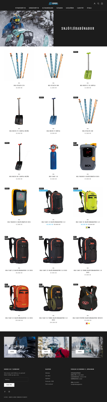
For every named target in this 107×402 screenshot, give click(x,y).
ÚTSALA (89, 8)
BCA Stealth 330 (87, 131)
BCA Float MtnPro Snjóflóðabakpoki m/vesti (88, 318)
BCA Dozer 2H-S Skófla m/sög (19, 176)
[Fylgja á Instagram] (9, 391)
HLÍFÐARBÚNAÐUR (47, 8)
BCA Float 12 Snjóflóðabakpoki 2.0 (53, 222)
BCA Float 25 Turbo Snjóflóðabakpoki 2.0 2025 (53, 319)
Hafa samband (49, 384)
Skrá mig (9, 385)
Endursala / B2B (49, 381)
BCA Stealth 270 (19, 85)
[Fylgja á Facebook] (5, 391)
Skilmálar (47, 373)
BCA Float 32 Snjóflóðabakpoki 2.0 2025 (19, 318)
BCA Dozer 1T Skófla (53, 131)
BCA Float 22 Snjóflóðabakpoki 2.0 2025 (53, 270)
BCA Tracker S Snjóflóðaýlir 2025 (87, 176)
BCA (19, 83)
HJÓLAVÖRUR (70, 8)
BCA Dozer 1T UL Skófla (88, 85)
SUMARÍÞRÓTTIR (34, 8)
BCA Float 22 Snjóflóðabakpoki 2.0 (88, 222)
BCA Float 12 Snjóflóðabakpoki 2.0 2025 (19, 270)
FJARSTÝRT (80, 8)
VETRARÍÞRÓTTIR (20, 8)
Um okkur (47, 375)
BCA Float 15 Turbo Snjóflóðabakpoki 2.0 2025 (88, 271)
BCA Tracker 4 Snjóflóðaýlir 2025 (19, 222)
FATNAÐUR (60, 8)
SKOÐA (12, 351)
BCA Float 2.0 (53, 176)
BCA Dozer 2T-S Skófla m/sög (19, 131)
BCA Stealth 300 (53, 85)
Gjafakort (47, 378)
